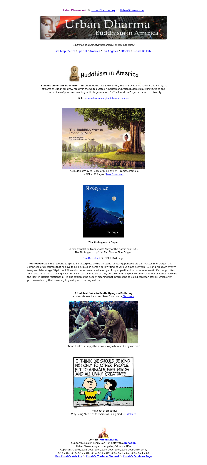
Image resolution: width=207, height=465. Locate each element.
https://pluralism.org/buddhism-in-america (107, 97)
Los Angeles (110, 51)
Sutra (71, 51)
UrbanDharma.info (132, 10)
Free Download (115, 174)
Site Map (60, 51)
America (94, 51)
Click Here (130, 414)
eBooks (125, 51)
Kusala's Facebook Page (137, 456)
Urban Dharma (109, 439)
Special (82, 51)
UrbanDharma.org (103, 10)
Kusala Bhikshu (142, 51)
